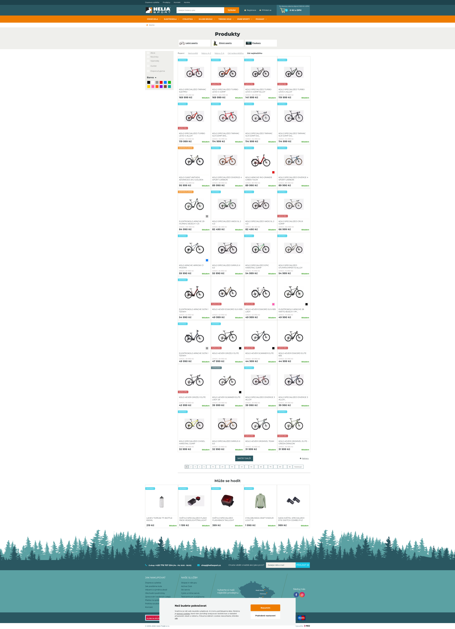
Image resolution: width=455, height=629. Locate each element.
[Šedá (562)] (157, 83)
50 (251, 467)
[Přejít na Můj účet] (275, 10)
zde (176, 618)
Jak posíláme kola (153, 586)
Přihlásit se (266, 10)
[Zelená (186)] (170, 83)
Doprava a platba (152, 2)
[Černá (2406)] (149, 83)
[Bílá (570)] (153, 83)
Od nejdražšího (254, 53)
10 (213, 467)
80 (280, 467)
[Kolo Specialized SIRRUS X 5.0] (227, 248)
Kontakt (177, 2)
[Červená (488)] (161, 83)
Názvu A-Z (206, 53)
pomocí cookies (183, 614)
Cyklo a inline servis (190, 593)
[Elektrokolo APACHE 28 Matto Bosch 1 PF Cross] (294, 292)
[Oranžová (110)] (157, 87)
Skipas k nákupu (189, 583)
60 (261, 467)
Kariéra (187, 2)
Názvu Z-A (219, 53)
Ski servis (185, 590)
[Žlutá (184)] (149, 87)
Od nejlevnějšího (236, 53)
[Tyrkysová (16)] (170, 87)
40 (242, 467)
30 (232, 467)
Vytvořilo (299, 626)
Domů (151, 25)
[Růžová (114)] (153, 87)
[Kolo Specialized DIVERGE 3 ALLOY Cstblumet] (294, 380)
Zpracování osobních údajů (158, 597)
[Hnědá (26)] (166, 87)
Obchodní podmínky (155, 593)
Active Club (186, 586)
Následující (298, 467)
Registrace (251, 10)
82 (290, 467)
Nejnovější (193, 53)
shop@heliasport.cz (211, 565)
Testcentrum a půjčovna (192, 597)
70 (270, 467)
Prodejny (166, 2)
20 (222, 467)
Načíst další (244, 458)
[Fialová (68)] (161, 87)
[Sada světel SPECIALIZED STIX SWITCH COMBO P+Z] (293, 501)
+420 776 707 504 (164, 565)
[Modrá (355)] (166, 83)
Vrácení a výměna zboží (156, 590)
